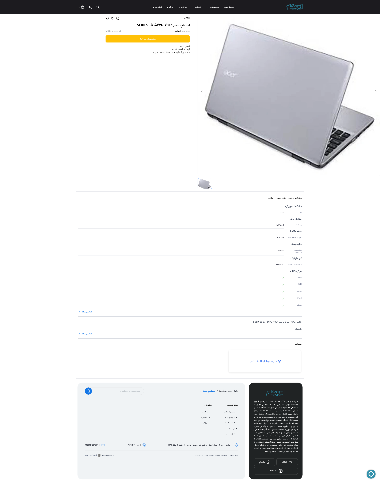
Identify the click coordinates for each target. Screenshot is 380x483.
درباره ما (170, 7)
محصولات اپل (229, 411)
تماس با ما (157, 7)
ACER (187, 18)
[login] (90, 7)
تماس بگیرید (150, 39)
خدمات (198, 7)
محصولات (214, 7)
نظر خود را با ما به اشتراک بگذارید (263, 361)
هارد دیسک (230, 417)
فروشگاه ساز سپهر (91, 455)
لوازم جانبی (230, 433)
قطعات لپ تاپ (229, 422)
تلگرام (284, 462)
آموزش (184, 7)
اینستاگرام (273, 470)
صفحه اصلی (229, 7)
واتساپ (262, 462)
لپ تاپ (178, 31)
